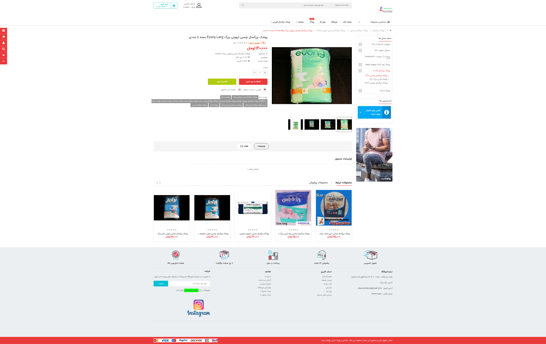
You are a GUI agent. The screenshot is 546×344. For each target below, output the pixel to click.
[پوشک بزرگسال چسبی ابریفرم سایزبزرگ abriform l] (253, 208)
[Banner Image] (374, 155)
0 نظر (235, 43)
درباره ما (268, 276)
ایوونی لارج (226, 97)
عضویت (186, 7)
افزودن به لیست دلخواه (252, 89)
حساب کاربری (189, 4)
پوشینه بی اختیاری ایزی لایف (231, 105)
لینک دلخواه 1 (266, 291)
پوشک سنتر (325, 340)
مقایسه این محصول (228, 89)
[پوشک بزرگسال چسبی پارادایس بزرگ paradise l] (293, 208)
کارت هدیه (328, 284)
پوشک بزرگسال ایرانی (199, 105)
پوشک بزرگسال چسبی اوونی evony (330, 31)
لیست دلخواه (327, 280)
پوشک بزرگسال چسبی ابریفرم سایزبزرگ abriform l (248, 233)
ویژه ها (329, 291)
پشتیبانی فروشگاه (264, 287)
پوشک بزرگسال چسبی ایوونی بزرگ (245, 97)
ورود (193, 7)
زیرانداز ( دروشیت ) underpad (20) (377, 57)
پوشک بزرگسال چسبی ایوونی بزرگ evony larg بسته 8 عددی (287, 31)
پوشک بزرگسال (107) (381, 70)
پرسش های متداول (324, 295)
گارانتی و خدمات (264, 280)
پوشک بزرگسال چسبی (359, 31)
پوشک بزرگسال (378, 31)
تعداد (265, 67)
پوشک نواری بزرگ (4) (378, 79)
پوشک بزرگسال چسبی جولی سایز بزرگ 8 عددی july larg (165, 233)
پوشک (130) (385, 90)
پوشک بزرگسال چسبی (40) (376, 75)
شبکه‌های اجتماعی (191, 290)
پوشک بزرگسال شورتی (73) (376, 83)
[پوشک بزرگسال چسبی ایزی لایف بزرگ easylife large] (334, 208)
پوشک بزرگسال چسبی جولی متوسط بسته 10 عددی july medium (202, 233)
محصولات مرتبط (343, 183)
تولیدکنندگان (327, 276)
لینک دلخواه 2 (265, 295)
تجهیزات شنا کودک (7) (381, 44)
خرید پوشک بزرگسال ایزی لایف (255, 105)
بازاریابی (329, 287)
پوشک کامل (214, 105)
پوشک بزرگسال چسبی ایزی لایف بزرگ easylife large (328, 233)
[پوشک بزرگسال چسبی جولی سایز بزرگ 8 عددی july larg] (172, 208)
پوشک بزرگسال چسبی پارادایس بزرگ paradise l (289, 233)
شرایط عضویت (265, 284)
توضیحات (261, 146)
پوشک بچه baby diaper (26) (377, 64)
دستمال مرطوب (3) (382, 50)
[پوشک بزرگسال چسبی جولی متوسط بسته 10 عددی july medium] (212, 208)
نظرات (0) (244, 146)
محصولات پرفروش (318, 183)
